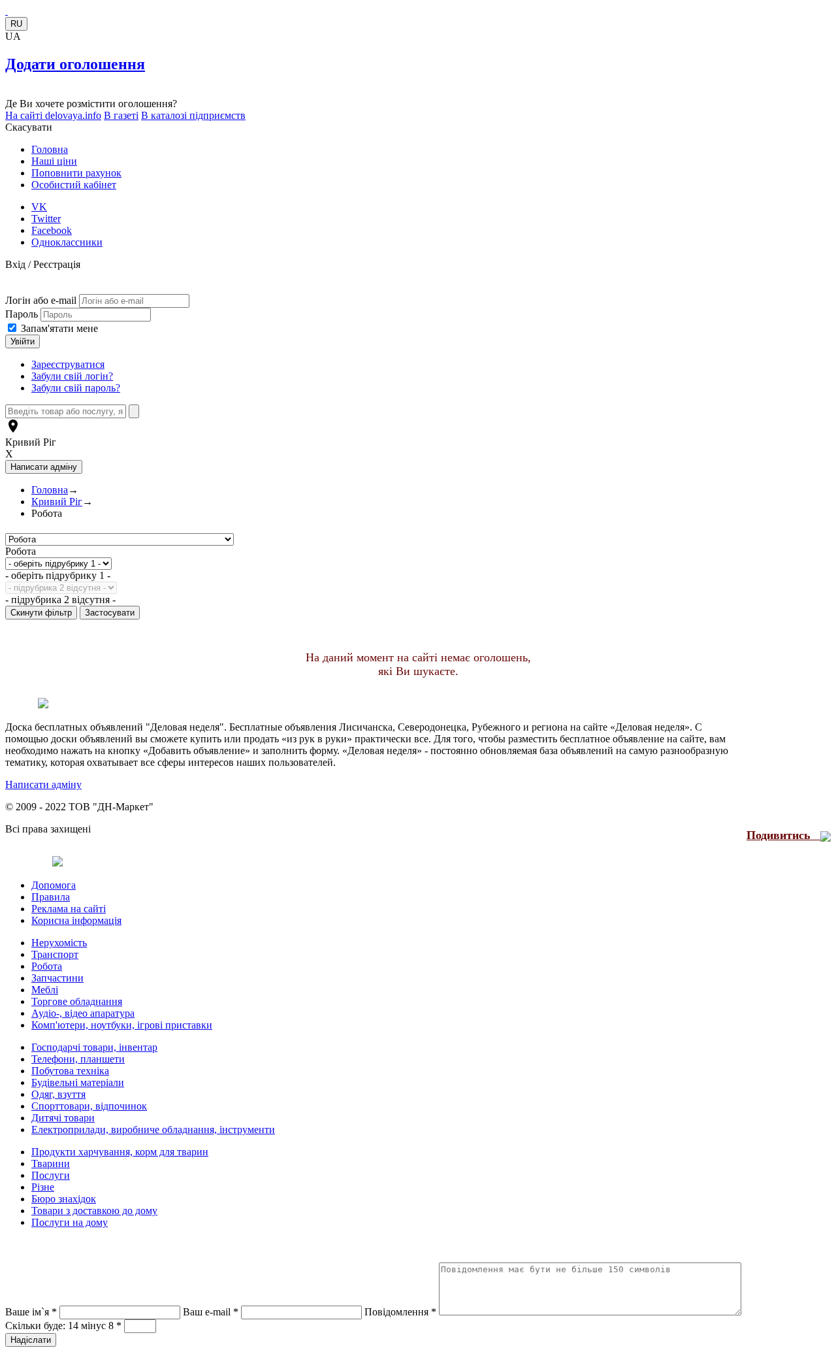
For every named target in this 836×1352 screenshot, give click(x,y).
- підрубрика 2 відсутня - (60, 599)
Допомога (53, 885)
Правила (50, 896)
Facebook (51, 230)
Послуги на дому (69, 1222)
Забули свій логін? (72, 376)
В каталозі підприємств (193, 115)
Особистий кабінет (73, 184)
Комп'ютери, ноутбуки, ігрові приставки (121, 1024)
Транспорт (54, 954)
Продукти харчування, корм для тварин (119, 1151)
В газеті (121, 115)
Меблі (44, 989)
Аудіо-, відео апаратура (83, 1013)
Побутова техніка (70, 1070)
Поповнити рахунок (76, 172)
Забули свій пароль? (75, 387)
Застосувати (110, 613)
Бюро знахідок (63, 1198)
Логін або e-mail (40, 300)
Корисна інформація (76, 920)
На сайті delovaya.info (53, 115)
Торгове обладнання (76, 1001)
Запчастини (57, 977)
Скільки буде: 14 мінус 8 (63, 1325)
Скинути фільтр (41, 613)
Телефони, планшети (78, 1058)
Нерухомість (59, 942)
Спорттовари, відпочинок (89, 1106)
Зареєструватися (67, 364)
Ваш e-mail (210, 1311)
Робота (20, 551)
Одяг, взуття (58, 1094)
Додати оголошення (75, 64)
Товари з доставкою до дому (94, 1210)
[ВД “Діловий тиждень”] (6, 10)
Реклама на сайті (68, 908)
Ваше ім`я (31, 1311)
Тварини (50, 1163)
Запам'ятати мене (59, 328)
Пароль (22, 314)
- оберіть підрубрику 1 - (57, 575)
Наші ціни (54, 161)
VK (39, 206)
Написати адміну (43, 784)
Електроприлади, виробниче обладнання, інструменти (153, 1129)
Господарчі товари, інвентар (94, 1047)
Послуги (50, 1175)
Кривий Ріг (30, 442)
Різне (42, 1187)
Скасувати (28, 127)
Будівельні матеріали (77, 1082)
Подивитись (783, 835)
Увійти (22, 341)
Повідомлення (400, 1311)
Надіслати (30, 1340)
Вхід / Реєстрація (42, 264)
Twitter (46, 218)
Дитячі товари (63, 1117)
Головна (49, 149)
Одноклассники (67, 242)
